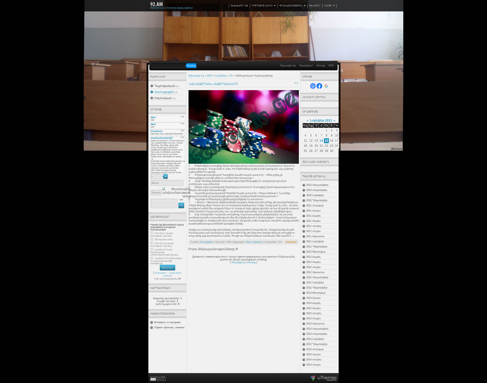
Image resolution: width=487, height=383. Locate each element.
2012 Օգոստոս (315, 272)
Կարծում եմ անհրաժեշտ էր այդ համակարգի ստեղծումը (166, 261)
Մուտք (320, 65)
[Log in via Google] (326, 86)
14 (321, 140)
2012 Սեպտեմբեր (317, 277)
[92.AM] (156, 4)
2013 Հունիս (313, 313)
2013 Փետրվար (315, 292)
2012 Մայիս (313, 262)
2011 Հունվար (315, 205)
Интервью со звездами (167, 322)
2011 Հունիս (313, 226)
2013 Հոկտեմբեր (316, 333)
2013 (209, 75)
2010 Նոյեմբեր (315, 195)
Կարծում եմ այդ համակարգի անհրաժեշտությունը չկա (164, 252)
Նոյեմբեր (221, 75)
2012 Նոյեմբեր (315, 282)
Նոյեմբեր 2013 (321, 120)
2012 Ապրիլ (313, 256)
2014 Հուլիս (313, 364)
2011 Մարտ (313, 210)
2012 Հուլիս (313, 267)
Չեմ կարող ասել (163, 239)
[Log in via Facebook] (319, 86)
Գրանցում (306, 65)
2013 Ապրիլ (313, 303)
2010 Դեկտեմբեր (316, 200)
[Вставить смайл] (183, 176)
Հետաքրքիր (164, 92)
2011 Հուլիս (313, 231)
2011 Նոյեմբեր (315, 241)
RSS (331, 65)
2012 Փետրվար (315, 251)
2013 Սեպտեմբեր (317, 328)
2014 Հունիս (313, 359)
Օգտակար (163, 98)
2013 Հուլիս (313, 318)
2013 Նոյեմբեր (315, 339)
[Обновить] (179, 176)
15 (230, 75)
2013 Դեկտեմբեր (316, 344)
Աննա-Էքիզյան (254, 242)
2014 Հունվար (315, 349)
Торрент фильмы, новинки (169, 327)
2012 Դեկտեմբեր (316, 287)
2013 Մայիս (313, 308)
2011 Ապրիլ (313, 215)
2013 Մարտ (313, 297)
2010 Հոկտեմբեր (316, 190)
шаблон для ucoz (323, 378)
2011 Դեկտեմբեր (316, 246)
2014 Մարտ (313, 354)
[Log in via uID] (313, 86)
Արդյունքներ (160, 273)
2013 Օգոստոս (315, 323)
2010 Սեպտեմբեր (317, 185)
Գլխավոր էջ (288, 65)
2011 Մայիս (313, 220)
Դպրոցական (164, 85)
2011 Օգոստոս (315, 236)
